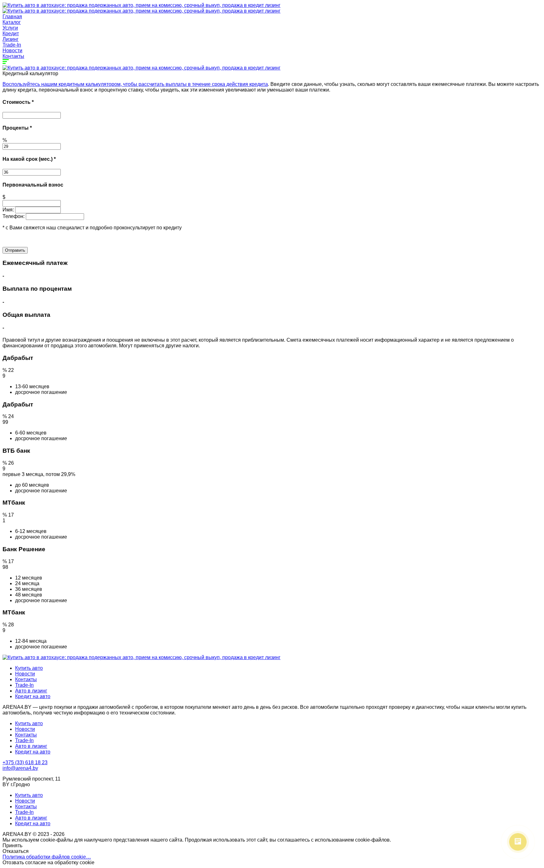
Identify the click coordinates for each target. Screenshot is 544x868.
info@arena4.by (20, 768)
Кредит (11, 33)
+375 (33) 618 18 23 (25, 762)
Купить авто (29, 668)
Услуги (10, 28)
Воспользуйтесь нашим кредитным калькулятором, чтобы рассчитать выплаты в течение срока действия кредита (135, 84)
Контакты (13, 56)
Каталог (12, 22)
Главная (12, 16)
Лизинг (11, 39)
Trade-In (12, 45)
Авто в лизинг (31, 690)
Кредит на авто (32, 696)
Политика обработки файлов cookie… (47, 857)
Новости (12, 50)
